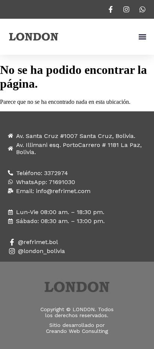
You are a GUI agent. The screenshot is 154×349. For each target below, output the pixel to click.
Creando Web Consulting (77, 331)
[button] (142, 37)
